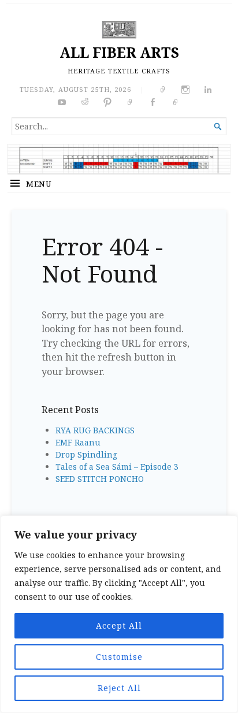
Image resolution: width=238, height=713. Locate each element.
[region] (119, 614)
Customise (119, 656)
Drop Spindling (86, 454)
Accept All (119, 625)
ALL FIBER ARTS (119, 52)
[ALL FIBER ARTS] (119, 158)
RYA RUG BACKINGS (95, 430)
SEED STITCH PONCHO (99, 478)
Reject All (119, 687)
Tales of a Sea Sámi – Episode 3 (116, 466)
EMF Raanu (78, 442)
